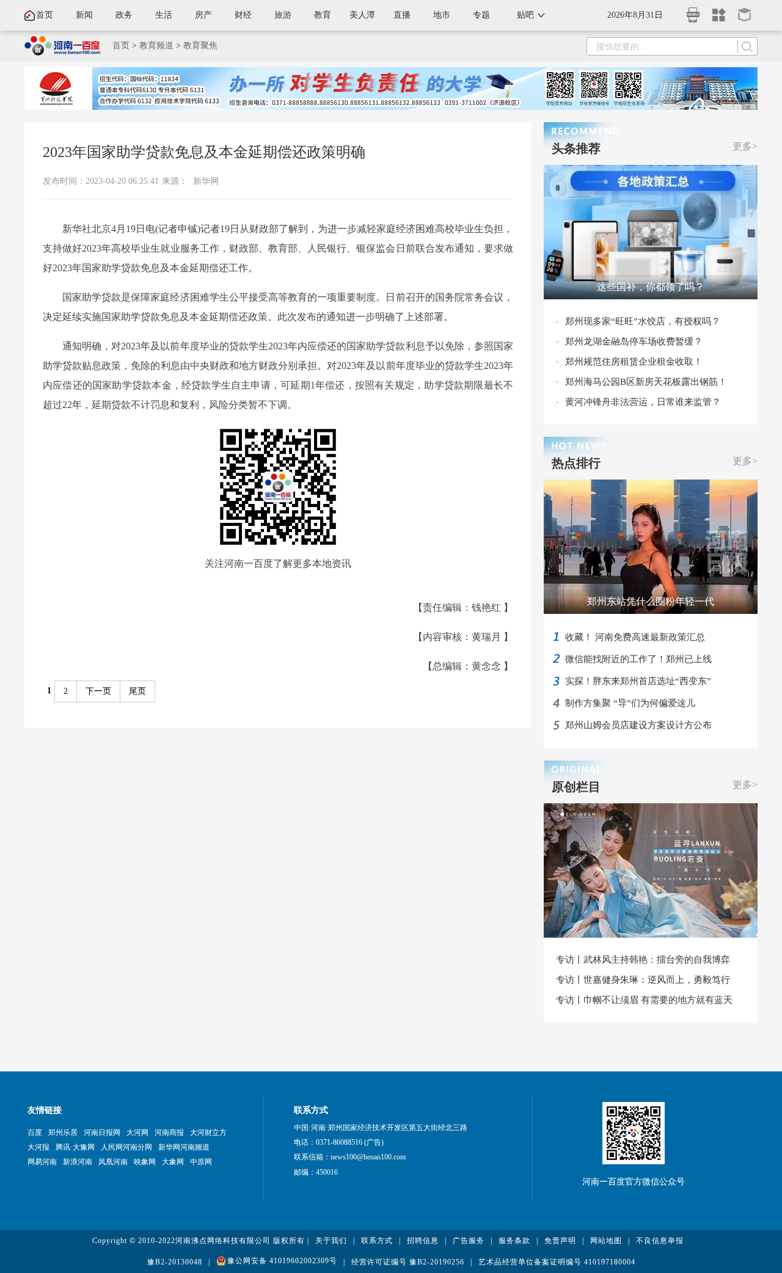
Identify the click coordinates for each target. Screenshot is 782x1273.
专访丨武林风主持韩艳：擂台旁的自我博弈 (643, 960)
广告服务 (468, 1240)
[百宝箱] (745, 10)
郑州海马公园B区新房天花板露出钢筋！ (646, 382)
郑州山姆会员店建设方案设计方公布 (638, 725)
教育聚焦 (200, 45)
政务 (124, 15)
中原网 (201, 1162)
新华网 (206, 181)
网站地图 (606, 1240)
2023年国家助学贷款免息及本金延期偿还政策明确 (204, 152)
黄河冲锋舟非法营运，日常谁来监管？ (643, 402)
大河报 (38, 1147)
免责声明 (560, 1240)
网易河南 (42, 1162)
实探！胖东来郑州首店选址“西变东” (638, 681)
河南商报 (169, 1132)
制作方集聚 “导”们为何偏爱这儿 (630, 703)
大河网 (137, 1132)
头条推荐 (576, 148)
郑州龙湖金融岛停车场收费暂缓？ (634, 341)
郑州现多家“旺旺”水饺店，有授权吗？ (642, 321)
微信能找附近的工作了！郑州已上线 (638, 659)
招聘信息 (423, 1240)
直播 (402, 15)
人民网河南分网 (126, 1147)
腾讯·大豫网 (75, 1147)
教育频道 (156, 45)
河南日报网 (102, 1132)
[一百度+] (719, 10)
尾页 (137, 691)
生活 (163, 15)
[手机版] (693, 11)
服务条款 (514, 1240)
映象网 (145, 1162)
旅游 (282, 15)
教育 (322, 15)
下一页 (98, 691)
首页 (44, 15)
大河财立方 (208, 1132)
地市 (441, 15)
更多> (745, 146)
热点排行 (576, 463)
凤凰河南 (113, 1162)
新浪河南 (77, 1162)
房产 (203, 15)
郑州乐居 (63, 1132)
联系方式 (377, 1240)
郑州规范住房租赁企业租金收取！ (634, 362)
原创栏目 (576, 786)
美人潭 (362, 15)
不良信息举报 (660, 1240)
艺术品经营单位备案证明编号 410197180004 (556, 1262)
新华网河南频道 (184, 1147)
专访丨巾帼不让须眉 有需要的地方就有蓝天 (644, 1000)
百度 (34, 1132)
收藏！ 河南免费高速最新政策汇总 (635, 637)
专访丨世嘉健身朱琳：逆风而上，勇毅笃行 (643, 980)
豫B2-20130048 (174, 1262)
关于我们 (331, 1240)
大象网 (173, 1162)
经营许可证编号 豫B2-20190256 (407, 1262)
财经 (243, 15)
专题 (481, 15)
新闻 (84, 15)
